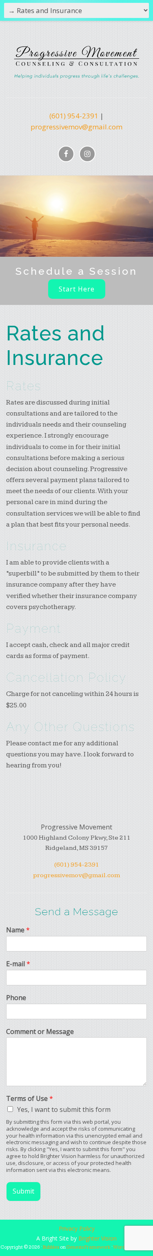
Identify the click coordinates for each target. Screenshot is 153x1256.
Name (18, 930)
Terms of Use (29, 1098)
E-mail (18, 964)
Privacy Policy (77, 1228)
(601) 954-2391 (73, 115)
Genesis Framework (88, 1247)
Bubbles (51, 1247)
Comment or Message (40, 1031)
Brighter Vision (97, 1238)
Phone (16, 998)
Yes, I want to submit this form (64, 1109)
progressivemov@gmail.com (76, 126)
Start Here (77, 289)
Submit (23, 1191)
